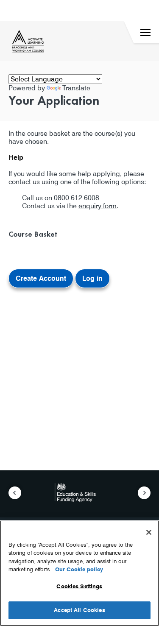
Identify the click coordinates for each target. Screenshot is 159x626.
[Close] (148, 532)
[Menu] (145, 32)
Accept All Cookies (79, 609)
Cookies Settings (79, 586)
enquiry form (97, 206)
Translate (76, 88)
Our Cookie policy (79, 569)
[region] (79, 573)
